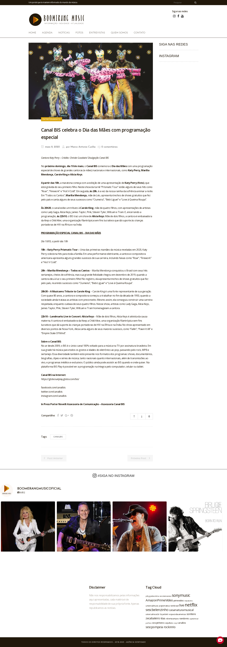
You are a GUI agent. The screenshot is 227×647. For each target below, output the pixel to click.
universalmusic (152, 605)
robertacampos (172, 618)
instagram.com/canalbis (54, 396)
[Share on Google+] (67, 415)
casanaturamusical (181, 610)
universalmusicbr (152, 614)
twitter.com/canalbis (52, 391)
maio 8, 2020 (52, 147)
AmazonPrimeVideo (159, 600)
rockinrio (170, 627)
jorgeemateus (164, 605)
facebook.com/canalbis (53, 387)
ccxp (175, 623)
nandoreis (184, 618)
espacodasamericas (177, 614)
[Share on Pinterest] (71, 415)
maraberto (188, 601)
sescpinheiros (158, 622)
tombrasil (175, 605)
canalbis (58, 436)
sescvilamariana (165, 596)
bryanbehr (164, 614)
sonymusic (181, 595)
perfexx (148, 623)
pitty (147, 596)
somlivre (191, 614)
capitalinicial (193, 619)
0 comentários (109, 147)
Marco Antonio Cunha (83, 147)
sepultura (169, 623)
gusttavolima (154, 596)
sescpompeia (154, 627)
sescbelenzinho (157, 609)
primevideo (179, 600)
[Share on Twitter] (61, 415)
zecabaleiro (153, 618)
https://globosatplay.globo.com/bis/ (60, 379)
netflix (191, 605)
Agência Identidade (136, 642)
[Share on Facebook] (58, 415)
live (181, 605)
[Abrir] (28, 528)
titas (163, 618)
